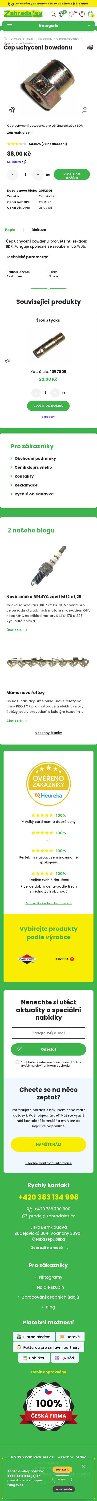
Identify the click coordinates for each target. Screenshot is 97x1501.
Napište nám (48, 1144)
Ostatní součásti (67, 39)
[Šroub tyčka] (48, 344)
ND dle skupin (50, 1287)
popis (10, 230)
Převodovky (44, 39)
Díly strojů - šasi (22, 39)
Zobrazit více (18, 132)
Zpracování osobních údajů (50, 1297)
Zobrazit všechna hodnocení (48, 903)
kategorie (48, 25)
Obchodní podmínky (35, 458)
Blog (50, 1307)
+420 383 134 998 (48, 1197)
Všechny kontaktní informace (48, 1163)
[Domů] (5, 37)
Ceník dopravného (33, 467)
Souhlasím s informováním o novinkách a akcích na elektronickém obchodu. (51, 1064)
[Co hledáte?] (53, 14)
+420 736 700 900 (52, 1209)
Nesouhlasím (64, 1489)
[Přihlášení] (82, 14)
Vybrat (62, 1479)
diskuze (39, 230)
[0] (61, 14)
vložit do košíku (72, 176)
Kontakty (24, 476)
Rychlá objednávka (34, 494)
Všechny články (48, 732)
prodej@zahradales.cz (52, 1216)
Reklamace (26, 485)
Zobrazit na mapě (47, 1247)
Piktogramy (50, 1277)
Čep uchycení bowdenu (20, 43)
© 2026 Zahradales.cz (32, 1457)
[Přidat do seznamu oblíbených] (13, 110)
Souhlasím (62, 1469)
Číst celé (14, 630)
